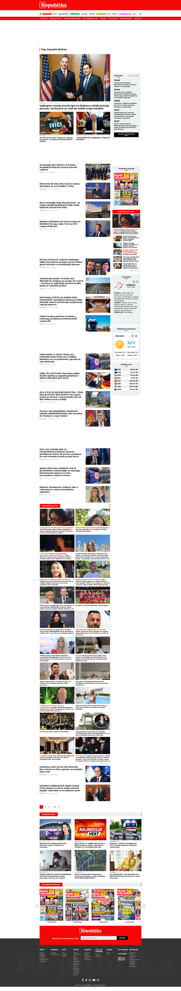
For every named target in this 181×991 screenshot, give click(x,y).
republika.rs (88, 985)
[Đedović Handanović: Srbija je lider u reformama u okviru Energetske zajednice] (98, 494)
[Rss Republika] (90, 980)
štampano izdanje (126, 169)
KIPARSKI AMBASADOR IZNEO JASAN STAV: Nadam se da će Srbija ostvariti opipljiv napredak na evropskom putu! (60, 788)
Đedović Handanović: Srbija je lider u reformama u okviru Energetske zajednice (59, 489)
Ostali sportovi (76, 967)
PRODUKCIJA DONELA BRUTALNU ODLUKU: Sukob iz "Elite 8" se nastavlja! (125, 84)
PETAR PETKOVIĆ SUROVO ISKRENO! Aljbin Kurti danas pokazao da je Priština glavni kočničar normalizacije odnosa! (61, 262)
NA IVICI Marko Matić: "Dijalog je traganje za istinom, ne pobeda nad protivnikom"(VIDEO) (56, 139)
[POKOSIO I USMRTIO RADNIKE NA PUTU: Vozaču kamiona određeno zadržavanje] (125, 829)
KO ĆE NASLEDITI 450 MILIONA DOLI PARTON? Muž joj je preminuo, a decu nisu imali (125, 876)
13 (55, 807)
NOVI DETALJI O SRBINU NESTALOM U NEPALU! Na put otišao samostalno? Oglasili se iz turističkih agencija (125, 94)
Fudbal (75, 953)
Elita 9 (42, 841)
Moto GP (76, 965)
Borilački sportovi (76, 962)
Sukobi (64, 956)
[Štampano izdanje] (52, 904)
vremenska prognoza (126, 329)
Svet (109, 14)
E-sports (76, 971)
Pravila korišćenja (132, 955)
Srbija (41, 953)
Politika (43, 103)
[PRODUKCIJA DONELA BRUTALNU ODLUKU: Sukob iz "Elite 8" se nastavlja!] (55, 829)
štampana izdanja (52, 884)
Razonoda (87, 960)
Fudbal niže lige (77, 955)
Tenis (75, 960)
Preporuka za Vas (50, 506)
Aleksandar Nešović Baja (72, 18)
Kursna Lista (126, 364)
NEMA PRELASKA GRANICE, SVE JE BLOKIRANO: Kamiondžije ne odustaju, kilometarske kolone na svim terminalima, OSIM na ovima (60, 472)
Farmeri (98, 956)
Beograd (42, 954)
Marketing (132, 963)
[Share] (42, 57)
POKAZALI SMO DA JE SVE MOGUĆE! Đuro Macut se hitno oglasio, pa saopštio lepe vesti (61, 769)
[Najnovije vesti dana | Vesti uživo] (75, 14)
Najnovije (118, 76)
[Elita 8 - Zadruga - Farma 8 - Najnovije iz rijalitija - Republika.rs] (125, 14)
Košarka (76, 958)
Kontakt (132, 961)
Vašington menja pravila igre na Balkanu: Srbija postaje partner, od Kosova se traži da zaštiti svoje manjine (74, 107)
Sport (76, 950)
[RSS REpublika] (94, 980)
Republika (133, 950)
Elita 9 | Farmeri (99, 950)
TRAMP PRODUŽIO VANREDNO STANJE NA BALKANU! (93, 139)
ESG (108, 954)
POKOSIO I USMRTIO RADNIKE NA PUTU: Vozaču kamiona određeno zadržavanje (125, 105)
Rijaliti (86, 954)
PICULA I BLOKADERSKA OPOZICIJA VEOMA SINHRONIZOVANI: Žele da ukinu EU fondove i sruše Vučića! (61, 413)
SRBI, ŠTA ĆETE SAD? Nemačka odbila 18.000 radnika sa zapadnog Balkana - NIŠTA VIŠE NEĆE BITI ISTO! (60, 375)
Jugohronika (55, 954)
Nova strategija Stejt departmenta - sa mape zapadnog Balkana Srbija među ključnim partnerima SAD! (60, 205)
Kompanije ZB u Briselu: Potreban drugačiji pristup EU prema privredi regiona (58, 167)
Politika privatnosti (133, 965)
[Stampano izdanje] (126, 189)
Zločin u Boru (113, 18)
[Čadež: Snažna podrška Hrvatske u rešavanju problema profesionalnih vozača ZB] (98, 323)
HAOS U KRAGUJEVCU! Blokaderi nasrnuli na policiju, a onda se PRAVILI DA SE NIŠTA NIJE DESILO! (126, 126)
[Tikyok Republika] (86, 980)
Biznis (109, 950)
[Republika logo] (53, 5)
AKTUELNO (43, 18)
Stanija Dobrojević (141, 18)
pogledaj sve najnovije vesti (126, 134)
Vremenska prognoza (43, 960)
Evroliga (76, 973)
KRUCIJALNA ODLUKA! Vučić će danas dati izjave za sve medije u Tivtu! (60, 185)
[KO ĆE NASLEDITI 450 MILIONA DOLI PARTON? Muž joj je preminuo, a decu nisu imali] (125, 860)
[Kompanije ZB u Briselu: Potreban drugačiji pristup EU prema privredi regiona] (98, 172)
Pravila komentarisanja (134, 959)
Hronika (92, 14)
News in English (121, 959)
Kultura (86, 958)
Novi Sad (119, 336)
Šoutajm (76, 970)
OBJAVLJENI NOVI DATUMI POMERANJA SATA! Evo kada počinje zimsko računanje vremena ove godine (125, 115)
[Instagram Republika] (98, 980)
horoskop (126, 277)
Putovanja (123, 950)
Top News (122, 954)
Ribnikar (103, 18)
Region (64, 954)
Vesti (55, 14)
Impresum (132, 953)
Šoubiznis (87, 956)
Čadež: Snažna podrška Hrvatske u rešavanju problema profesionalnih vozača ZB (58, 318)
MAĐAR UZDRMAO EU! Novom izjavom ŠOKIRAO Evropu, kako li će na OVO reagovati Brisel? (60, 223)
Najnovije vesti (48, 814)
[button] (133, 281)
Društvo (78, 841)
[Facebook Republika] (83, 980)
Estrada (113, 872)
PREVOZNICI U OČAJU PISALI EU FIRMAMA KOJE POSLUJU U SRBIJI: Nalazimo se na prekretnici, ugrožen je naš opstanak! (60, 358)
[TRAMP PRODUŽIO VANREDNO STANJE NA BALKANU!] (93, 123)
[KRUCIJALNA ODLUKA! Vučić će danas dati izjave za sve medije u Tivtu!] (98, 191)
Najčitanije (134, 76)
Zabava (115, 14)
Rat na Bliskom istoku (90, 18)
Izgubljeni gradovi (126, 18)
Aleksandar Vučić (56, 18)
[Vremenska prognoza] (119, 344)
